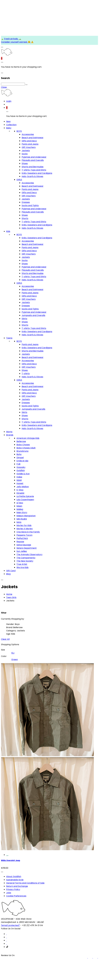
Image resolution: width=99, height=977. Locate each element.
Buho (19, 454)
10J (12, 653)
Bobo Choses (23, 444)
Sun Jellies (21, 551)
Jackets (26, 150)
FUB (18, 464)
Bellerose (21, 441)
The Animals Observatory (29, 554)
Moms (9, 431)
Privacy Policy (13, 889)
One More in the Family (28, 531)
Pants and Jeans (30, 144)
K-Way (19, 489)
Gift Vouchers (29, 147)
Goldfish (20, 470)
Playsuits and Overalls (33, 160)
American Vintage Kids (27, 438)
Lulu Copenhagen (25, 499)
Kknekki (20, 493)
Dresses (26, 202)
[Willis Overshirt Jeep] (47, 851)
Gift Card (10, 570)
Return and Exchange (17, 886)
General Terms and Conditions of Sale (25, 882)
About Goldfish (13, 876)
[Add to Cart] (7, 855)
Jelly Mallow (22, 486)
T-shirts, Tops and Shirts (34, 169)
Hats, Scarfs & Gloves (32, 176)
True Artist (21, 564)
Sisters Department (26, 548)
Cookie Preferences (16, 895)
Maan (19, 506)
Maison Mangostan (26, 515)
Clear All (5, 639)
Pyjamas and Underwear (34, 157)
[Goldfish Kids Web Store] (6, 55)
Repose (20, 541)
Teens (9, 337)
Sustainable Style (14, 879)
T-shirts (26, 373)
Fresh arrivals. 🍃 (12, 38)
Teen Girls (11, 597)
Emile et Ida (22, 460)
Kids (8, 231)
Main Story (21, 512)
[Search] (26, 84)
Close (4, 87)
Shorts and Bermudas (32, 166)
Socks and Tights (30, 205)
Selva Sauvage (23, 544)
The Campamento (25, 557)
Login (8, 101)
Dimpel (20, 457)
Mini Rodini (21, 518)
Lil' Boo (19, 502)
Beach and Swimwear (32, 137)
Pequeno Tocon (24, 535)
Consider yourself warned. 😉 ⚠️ (17, 41)
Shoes (25, 163)
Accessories (28, 134)
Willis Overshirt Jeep (10, 860)
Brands (9, 434)
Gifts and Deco (29, 140)
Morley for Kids (23, 525)
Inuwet (19, 483)
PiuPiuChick (22, 538)
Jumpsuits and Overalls (33, 315)
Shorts (25, 218)
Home (9, 594)
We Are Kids (22, 567)
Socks (25, 153)
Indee (19, 476)
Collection (11, 124)
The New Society (24, 560)
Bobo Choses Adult (26, 447)
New (8, 121)
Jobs (8, 892)
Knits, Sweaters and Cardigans (37, 173)
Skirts (24, 318)
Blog (8, 573)
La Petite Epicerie (25, 496)
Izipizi (19, 480)
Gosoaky (20, 467)
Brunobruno (22, 451)
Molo (18, 522)
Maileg (19, 509)
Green (14, 659)
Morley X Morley (24, 528)
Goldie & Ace (23, 473)
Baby (8, 127)
